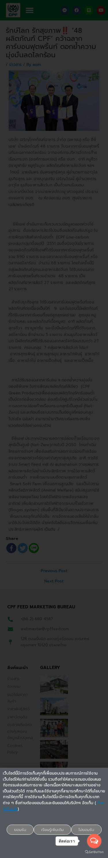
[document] (54, 429)
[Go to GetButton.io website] (94, 852)
